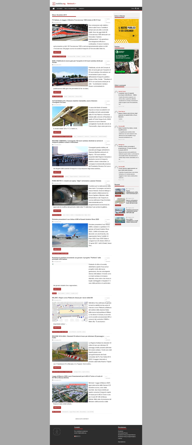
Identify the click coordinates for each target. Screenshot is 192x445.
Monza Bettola (83, 411)
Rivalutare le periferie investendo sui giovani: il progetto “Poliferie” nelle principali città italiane (76, 258)
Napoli (54, 176)
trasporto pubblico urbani (84, 176)
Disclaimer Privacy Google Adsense (127, 434)
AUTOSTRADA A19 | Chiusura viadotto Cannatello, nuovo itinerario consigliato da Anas (74, 101)
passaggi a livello (77, 371)
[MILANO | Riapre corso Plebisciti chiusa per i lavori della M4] (70, 302)
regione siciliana (85, 371)
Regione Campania (74, 176)
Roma (59, 214)
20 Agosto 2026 (130, 198)
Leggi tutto (57, 52)
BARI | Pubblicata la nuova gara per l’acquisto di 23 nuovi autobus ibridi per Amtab (77, 61)
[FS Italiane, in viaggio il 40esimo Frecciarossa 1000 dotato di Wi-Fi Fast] (70, 25)
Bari (53, 96)
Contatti (81, 8)
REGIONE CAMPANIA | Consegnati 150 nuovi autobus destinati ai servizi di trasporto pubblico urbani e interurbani (77, 141)
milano (83, 331)
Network (71, 4)
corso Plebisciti (72, 331)
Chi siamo (59, 8)
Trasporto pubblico (62, 56)
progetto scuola (74, 293)
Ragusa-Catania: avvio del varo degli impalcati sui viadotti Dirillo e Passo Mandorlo (127, 115)
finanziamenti (65, 411)
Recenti (117, 184)
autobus (66, 176)
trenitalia (83, 56)
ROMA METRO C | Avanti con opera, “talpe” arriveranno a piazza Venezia (76, 181)
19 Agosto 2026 (130, 207)
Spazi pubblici (64, 331)
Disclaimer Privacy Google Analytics (127, 436)
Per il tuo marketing (70, 8)
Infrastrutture (61, 136)
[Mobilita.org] (54, 8)
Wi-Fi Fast (89, 56)
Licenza (120, 438)
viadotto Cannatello (102, 136)
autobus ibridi (71, 96)
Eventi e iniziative (56, 253)
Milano (59, 331)
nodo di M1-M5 (90, 411)
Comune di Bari (79, 96)
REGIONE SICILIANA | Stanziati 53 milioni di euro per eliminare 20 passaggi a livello (78, 337)
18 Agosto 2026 (130, 217)
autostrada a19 (80, 136)
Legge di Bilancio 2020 (74, 411)
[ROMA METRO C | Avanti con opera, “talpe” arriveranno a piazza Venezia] (70, 185)
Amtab (65, 96)
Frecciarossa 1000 (71, 56)
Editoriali (54, 293)
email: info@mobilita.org (80, 433)
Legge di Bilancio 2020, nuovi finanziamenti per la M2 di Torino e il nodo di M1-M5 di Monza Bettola (77, 377)
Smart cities (55, 56)
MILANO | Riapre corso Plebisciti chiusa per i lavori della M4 (72, 298)
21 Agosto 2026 (130, 188)
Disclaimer (120, 431)
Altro (54, 411)
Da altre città (55, 136)
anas (75, 136)
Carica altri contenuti (82, 419)
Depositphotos (121, 442)
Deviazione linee (94, 136)
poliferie (68, 293)
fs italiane (78, 56)
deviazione (87, 136)
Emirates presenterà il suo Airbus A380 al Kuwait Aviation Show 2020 (75, 219)
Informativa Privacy (123, 433)
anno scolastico (61, 293)
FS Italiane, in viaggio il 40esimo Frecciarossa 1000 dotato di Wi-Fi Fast (76, 20)
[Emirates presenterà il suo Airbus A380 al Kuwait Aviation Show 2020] (70, 224)
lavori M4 (79, 331)
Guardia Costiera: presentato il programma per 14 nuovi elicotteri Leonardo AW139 (127, 148)
